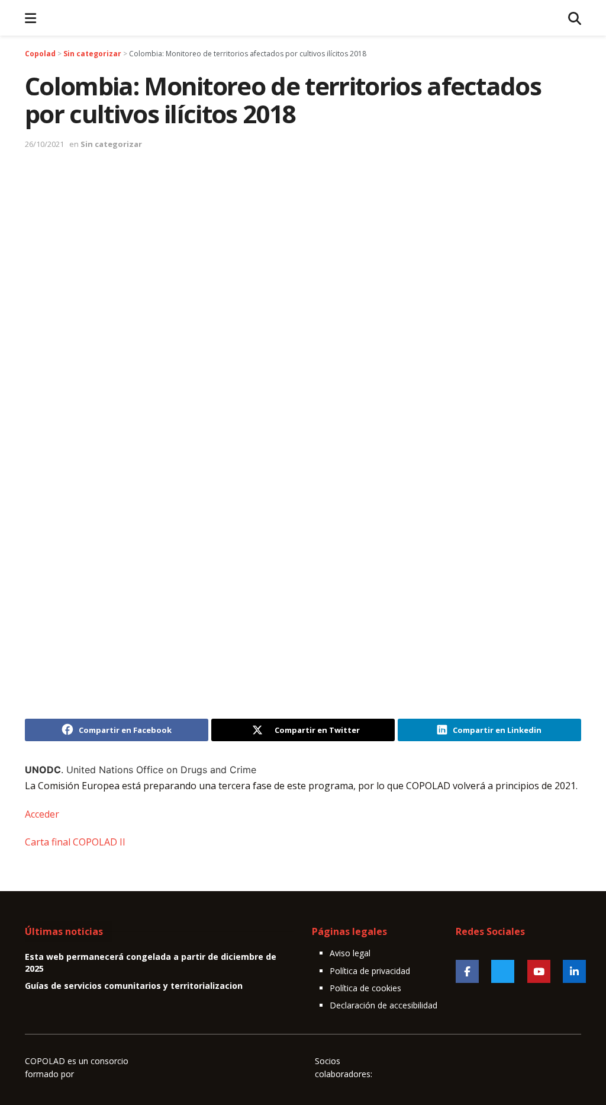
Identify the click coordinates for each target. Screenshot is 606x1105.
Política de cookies (365, 988)
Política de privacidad (370, 970)
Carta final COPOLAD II (75, 841)
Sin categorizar (111, 144)
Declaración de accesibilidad (383, 1005)
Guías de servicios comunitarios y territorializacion (134, 985)
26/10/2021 (44, 144)
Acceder (42, 814)
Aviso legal (350, 953)
